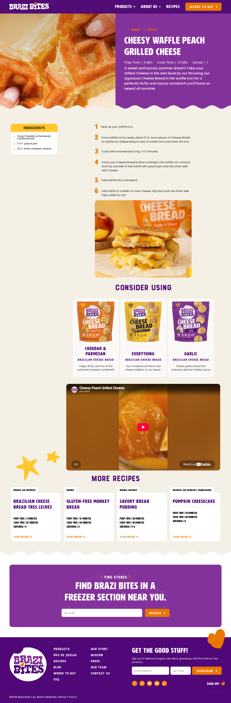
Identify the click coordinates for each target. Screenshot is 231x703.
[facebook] (134, 684)
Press (95, 661)
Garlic (190, 354)
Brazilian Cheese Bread (96, 360)
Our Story (99, 649)
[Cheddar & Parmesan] (95, 321)
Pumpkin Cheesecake (194, 501)
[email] (157, 684)
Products (123, 7)
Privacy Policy (68, 697)
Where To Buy (201, 7)
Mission (97, 655)
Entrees (152, 29)
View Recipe (21, 536)
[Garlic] (190, 321)
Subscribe (205, 671)
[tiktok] (164, 684)
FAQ (56, 679)
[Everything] (143, 321)
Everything (143, 354)
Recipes (173, 7)
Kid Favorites (29, 490)
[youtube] (149, 684)
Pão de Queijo (64, 655)
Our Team (99, 667)
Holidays (132, 490)
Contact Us (100, 673)
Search (155, 613)
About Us (149, 7)
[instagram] (142, 684)
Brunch (135, 29)
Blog (57, 667)
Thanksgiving (205, 490)
